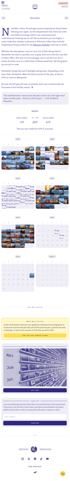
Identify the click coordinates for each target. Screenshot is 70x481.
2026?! (52, 257)
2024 (52, 217)
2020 (52, 139)
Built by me (24, 449)
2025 (18, 257)
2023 (18, 217)
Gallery (4, 6)
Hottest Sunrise (48, 118)
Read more (35, 390)
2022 (52, 178)
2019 (18, 139)
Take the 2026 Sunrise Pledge (35, 335)
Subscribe (35, 423)
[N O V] (35, 9)
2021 (18, 178)
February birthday (41, 44)
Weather (35, 111)
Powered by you (45, 449)
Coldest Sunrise (21, 118)
